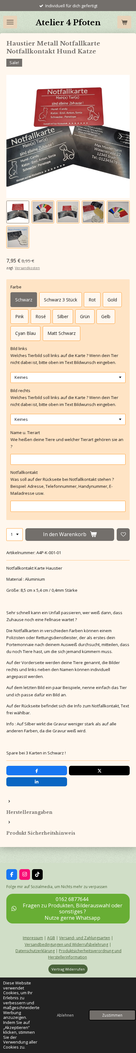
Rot (92, 300)
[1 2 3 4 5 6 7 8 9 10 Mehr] (14, 534)
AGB (51, 938)
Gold (112, 300)
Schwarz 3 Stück (60, 300)
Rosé (40, 316)
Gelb (105, 316)
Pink (19, 316)
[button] (17, 212)
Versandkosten (27, 267)
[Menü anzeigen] (10, 22)
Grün (85, 316)
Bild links (18, 348)
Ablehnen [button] (65, 1015)
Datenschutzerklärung (35, 950)
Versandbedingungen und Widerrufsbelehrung (66, 944)
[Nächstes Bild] (120, 136)
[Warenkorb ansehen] (124, 22)
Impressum (33, 938)
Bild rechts (20, 390)
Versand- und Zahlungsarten (84, 938)
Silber (62, 316)
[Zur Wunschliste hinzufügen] (123, 534)
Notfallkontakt (24, 472)
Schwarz (23, 300)
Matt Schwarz (61, 333)
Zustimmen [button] (112, 1015)
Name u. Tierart (25, 432)
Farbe (16, 287)
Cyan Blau (25, 333)
